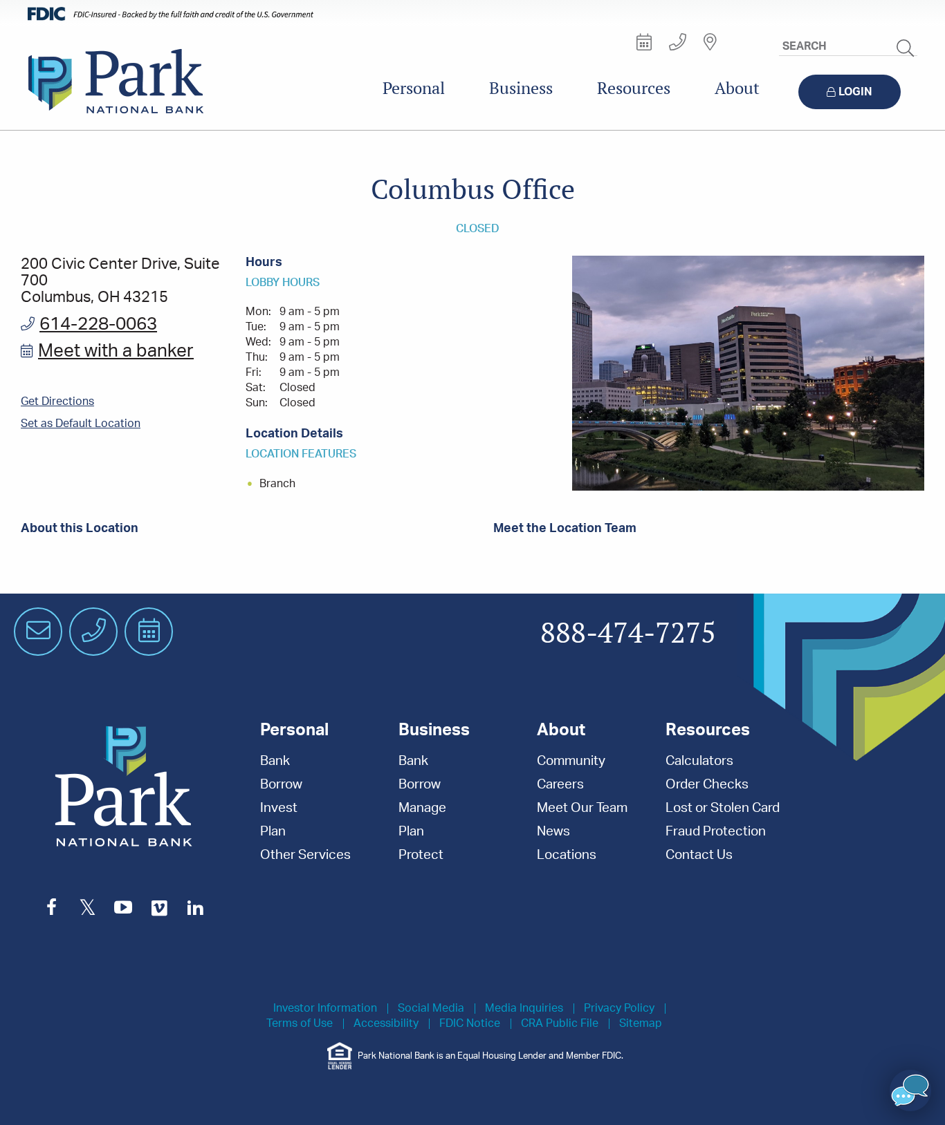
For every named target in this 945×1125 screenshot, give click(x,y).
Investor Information (325, 1008)
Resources (633, 88)
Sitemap (640, 1024)
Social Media (431, 1008)
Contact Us (699, 855)
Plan (273, 831)
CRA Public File (559, 1024)
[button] (910, 1090)
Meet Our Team (582, 808)
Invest (278, 808)
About (737, 88)
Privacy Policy (619, 1008)
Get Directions (57, 401)
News (553, 831)
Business (521, 88)
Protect (420, 855)
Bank (275, 761)
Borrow (281, 784)
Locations (566, 855)
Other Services (305, 855)
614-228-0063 (98, 324)
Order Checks (707, 784)
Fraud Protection (716, 831)
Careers (560, 784)
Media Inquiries (524, 1008)
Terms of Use (299, 1024)
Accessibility (386, 1024)
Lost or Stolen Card (723, 808)
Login (855, 91)
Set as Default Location (80, 423)
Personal (414, 88)
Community (571, 761)
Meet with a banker (116, 351)
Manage (422, 808)
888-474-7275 (628, 633)
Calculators (699, 761)
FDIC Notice (469, 1024)
